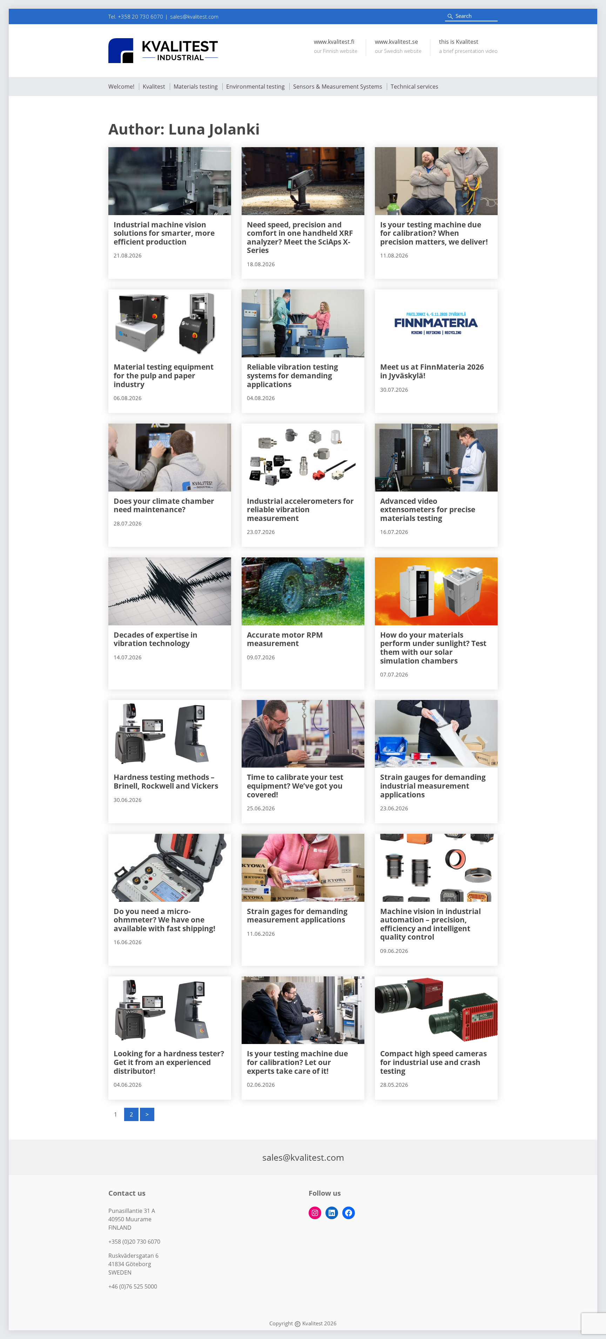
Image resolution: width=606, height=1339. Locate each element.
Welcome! (121, 86)
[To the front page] (163, 50)
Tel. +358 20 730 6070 (135, 16)
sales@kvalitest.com (194, 16)
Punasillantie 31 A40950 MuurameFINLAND (131, 1219)
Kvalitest (154, 86)
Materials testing (196, 86)
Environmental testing (255, 86)
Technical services (414, 86)
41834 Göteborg (129, 1264)
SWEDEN (120, 1272)
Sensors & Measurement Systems (337, 86)
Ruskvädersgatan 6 (133, 1255)
